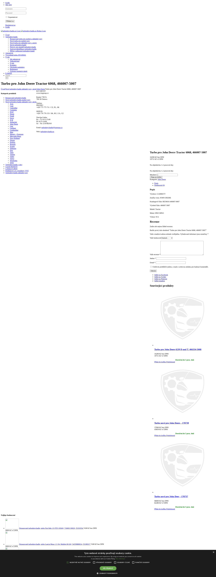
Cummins (13, 110)
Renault (12, 144)
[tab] (184, 183)
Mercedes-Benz (15, 136)
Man (11, 132)
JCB (11, 120)
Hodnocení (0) (159, 185)
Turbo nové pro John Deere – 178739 (171, 423)
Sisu (11, 150)
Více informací (120, 559)
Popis (156, 183)
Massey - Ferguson (16, 134)
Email (152, 263)
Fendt (12, 116)
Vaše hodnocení (155, 238)
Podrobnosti (170, 362)
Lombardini (14, 130)
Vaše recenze (155, 254)
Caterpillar (13, 108)
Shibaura (13, 148)
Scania (12, 146)
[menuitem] (110, 3)
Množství (153, 175)
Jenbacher (13, 122)
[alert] (108, 563)
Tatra (12, 152)
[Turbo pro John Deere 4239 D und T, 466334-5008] (184, 318)
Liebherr (13, 128)
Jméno (153, 258)
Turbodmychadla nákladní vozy (16, 173)
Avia (11, 104)
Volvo (12, 159)
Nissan (12, 140)
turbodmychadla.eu (47, 132)
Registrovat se (10, 25)
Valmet (12, 155)
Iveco (12, 118)
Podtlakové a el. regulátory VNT (17, 171)
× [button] (213, 552)
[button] (107, 573)
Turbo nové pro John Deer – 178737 (171, 496)
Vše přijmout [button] (108, 568)
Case (11, 106)
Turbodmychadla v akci (13, 165)
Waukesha (13, 161)
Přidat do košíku (156, 177)
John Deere (162, 179)
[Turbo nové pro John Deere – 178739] (184, 391)
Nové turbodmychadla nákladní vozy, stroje (20, 102)
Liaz (11, 126)
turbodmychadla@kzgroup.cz (51, 127)
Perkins (12, 142)
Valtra (12, 157)
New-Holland (15, 138)
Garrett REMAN (11, 167)
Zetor (12, 163)
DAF (12, 112)
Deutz (12, 114)
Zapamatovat (12, 17)
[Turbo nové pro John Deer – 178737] (184, 465)
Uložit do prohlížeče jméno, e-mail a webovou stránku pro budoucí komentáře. (180, 267)
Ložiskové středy (11, 169)
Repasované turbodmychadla (15, 98)
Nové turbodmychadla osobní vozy (17, 100)
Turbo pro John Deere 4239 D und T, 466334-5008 (177, 349)
